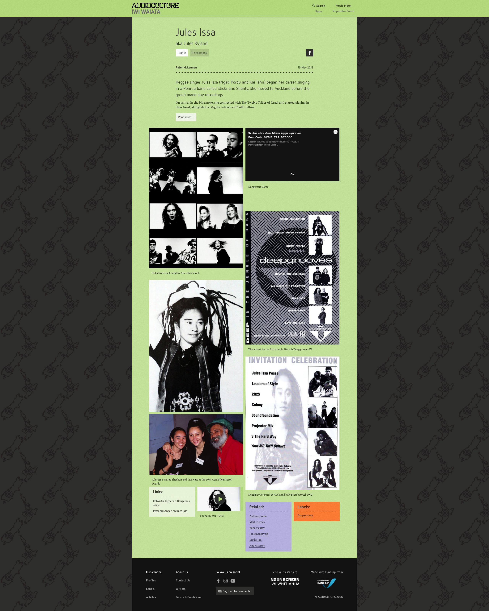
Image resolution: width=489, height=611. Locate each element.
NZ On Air (326, 582)
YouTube (233, 581)
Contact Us (183, 580)
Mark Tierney (257, 522)
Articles (151, 597)
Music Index (154, 572)
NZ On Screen (285, 581)
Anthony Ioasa (258, 516)
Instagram (225, 581)
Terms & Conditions (188, 597)
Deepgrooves (305, 515)
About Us (182, 572)
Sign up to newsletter (237, 591)
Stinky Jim (255, 539)
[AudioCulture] (155, 8)
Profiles (151, 580)
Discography (199, 53)
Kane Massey (257, 528)
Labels (150, 589)
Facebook (309, 52)
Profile (182, 53)
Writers (180, 589)
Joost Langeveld (258, 533)
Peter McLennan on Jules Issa (170, 511)
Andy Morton (257, 545)
